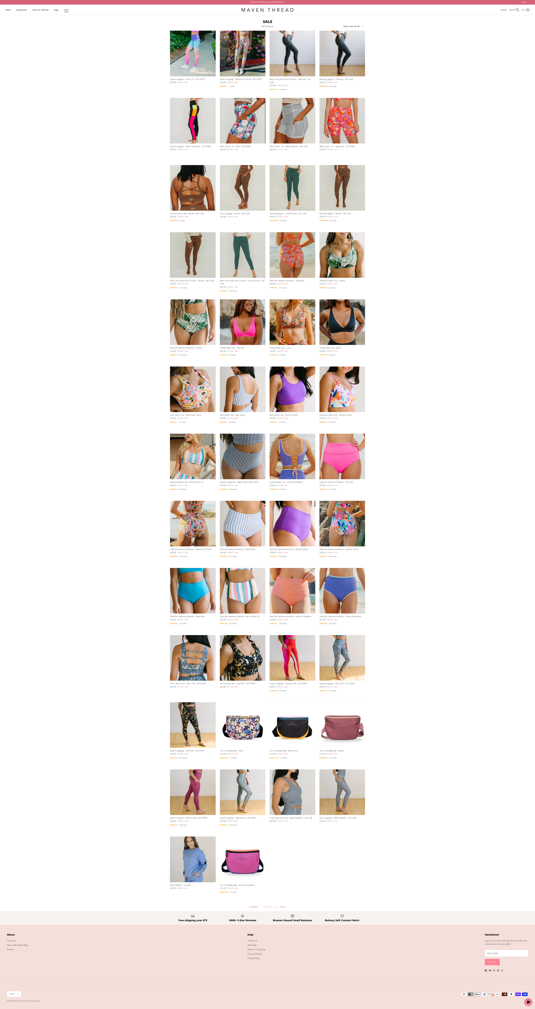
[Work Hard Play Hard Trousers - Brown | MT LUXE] (193, 255)
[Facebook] (486, 970)
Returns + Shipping (256, 949)
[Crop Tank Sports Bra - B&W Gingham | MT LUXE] (292, 792)
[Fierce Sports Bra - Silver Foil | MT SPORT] (193, 658)
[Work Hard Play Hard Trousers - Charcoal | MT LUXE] (292, 53)
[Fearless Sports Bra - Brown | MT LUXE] (193, 188)
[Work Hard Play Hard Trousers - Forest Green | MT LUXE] (243, 255)
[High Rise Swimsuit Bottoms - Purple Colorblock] (342, 591)
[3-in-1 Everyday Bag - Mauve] (342, 725)
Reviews (10, 949)
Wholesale (252, 945)
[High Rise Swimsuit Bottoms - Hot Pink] (342, 456)
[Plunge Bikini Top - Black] (342, 322)
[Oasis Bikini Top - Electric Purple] (292, 389)
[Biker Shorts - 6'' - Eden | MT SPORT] (243, 121)
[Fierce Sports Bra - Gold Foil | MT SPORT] (243, 658)
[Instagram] (494, 970)
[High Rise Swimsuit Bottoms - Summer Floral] (342, 524)
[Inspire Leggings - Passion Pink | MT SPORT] (292, 658)
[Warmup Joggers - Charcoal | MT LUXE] (342, 53)
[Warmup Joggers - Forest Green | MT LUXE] (292, 188)
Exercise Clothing (40, 9)
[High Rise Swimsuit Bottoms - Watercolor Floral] (193, 524)
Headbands (21, 9)
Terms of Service (254, 953)
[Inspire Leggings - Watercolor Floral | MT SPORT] (243, 53)
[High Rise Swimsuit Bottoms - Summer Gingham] (292, 591)
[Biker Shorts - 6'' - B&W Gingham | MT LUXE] (292, 121)
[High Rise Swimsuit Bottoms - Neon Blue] (193, 591)
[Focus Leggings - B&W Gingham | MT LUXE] (342, 792)
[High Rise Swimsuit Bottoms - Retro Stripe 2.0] (243, 591)
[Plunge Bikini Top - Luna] (292, 322)
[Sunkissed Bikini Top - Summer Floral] (342, 389)
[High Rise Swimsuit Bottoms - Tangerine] (292, 255)
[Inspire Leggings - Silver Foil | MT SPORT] (342, 658)
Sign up (492, 962)
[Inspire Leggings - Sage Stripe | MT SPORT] (243, 792)
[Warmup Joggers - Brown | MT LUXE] (342, 188)
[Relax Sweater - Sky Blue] (193, 859)
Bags (56, 9)
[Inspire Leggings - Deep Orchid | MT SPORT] (193, 792)
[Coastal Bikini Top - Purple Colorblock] (292, 456)
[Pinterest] (498, 970)
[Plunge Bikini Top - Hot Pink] (243, 322)
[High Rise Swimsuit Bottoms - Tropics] (193, 322)
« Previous (253, 906)
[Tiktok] (502, 970)
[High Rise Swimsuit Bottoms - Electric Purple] (292, 524)
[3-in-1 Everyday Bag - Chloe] (243, 725)
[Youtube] (490, 970)
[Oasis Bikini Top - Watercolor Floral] (193, 389)
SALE (66, 9)
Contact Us (252, 940)
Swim (8, 9)
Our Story (11, 940)
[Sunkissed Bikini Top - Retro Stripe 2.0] (193, 456)
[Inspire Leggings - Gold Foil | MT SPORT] (193, 725)
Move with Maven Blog (17, 945)
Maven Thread (18, 1001)
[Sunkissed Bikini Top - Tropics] (342, 255)
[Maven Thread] (267, 9)
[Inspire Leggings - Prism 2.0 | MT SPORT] (193, 53)
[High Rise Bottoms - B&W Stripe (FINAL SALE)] (243, 456)
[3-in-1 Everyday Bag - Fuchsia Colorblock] (243, 859)
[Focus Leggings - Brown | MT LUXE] (243, 188)
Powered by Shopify (32, 1001)
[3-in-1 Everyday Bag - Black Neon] (292, 725)
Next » (283, 906)
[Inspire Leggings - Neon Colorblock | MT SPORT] (193, 121)
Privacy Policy (253, 958)
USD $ (524, 2)
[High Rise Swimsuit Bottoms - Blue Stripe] (243, 524)
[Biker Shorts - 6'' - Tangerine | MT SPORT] (342, 121)
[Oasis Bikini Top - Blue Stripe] (243, 389)
